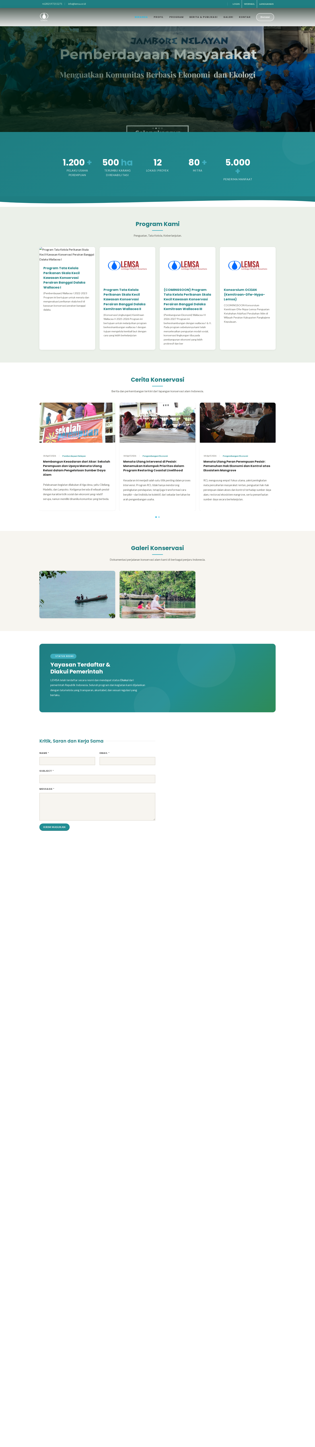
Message (46, 789)
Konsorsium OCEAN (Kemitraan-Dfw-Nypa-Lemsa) (244, 295)
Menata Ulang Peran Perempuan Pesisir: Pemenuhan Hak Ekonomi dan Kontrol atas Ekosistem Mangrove (236, 465)
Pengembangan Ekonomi (155, 456)
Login (236, 4)
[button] (153, 128)
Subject (46, 771)
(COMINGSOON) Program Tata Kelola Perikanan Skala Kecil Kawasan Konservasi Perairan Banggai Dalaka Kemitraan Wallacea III (187, 299)
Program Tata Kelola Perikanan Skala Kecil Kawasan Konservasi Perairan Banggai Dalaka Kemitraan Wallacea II (124, 299)
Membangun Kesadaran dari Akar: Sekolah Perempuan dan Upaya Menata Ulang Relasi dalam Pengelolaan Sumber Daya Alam (76, 468)
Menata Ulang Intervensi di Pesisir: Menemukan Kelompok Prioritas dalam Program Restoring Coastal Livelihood (153, 465)
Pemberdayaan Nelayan (74, 456)
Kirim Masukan (54, 827)
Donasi (265, 17)
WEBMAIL (249, 4)
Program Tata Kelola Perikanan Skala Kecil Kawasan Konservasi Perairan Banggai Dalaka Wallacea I (64, 278)
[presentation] (3, 68)
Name (44, 753)
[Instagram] (223, 4)
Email (105, 753)
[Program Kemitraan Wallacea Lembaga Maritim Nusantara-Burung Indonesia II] (77, 594)
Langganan (266, 4)
